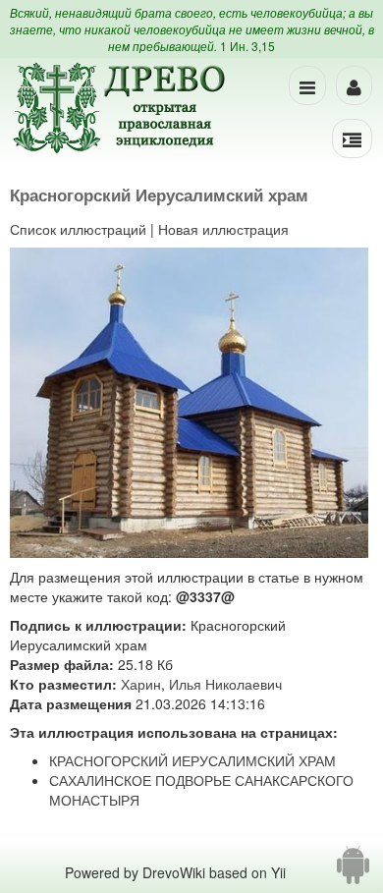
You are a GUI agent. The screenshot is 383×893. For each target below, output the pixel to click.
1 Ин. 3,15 (247, 45)
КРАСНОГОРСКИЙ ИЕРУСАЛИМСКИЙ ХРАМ (192, 760)
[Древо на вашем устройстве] (353, 872)
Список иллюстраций (78, 229)
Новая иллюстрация (223, 229)
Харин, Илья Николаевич (201, 684)
